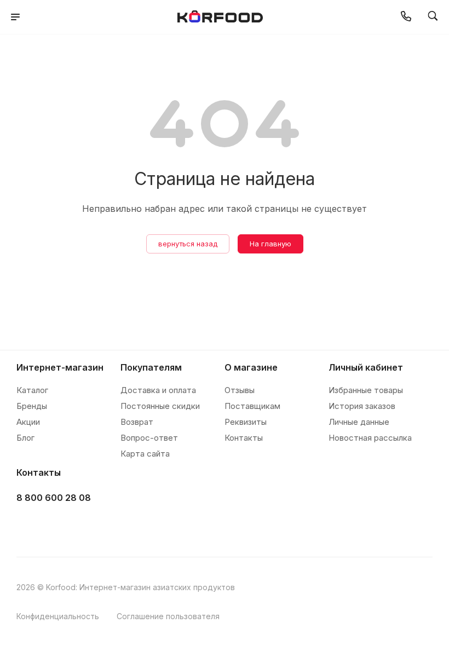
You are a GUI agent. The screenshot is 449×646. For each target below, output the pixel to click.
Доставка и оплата (158, 390)
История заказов (362, 406)
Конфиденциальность (57, 616)
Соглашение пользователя (168, 616)
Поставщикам (252, 406)
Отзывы (240, 390)
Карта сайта (145, 453)
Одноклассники (83, 525)
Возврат (136, 422)
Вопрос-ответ (149, 437)
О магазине (251, 367)
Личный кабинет (366, 367)
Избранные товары (366, 390)
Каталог (32, 390)
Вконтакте (28, 525)
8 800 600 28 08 (53, 497)
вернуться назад (187, 243)
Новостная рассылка (370, 437)
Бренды (31, 406)
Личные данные (359, 422)
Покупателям (151, 367)
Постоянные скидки (160, 406)
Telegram (55, 525)
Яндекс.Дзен (110, 525)
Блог (25, 437)
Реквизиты (246, 422)
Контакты (244, 437)
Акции (28, 422)
